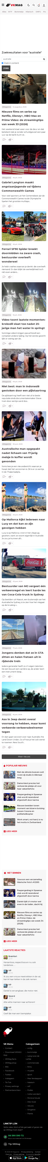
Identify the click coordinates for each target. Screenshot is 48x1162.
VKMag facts (10, 1059)
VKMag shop (10, 1063)
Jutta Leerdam (34, 1094)
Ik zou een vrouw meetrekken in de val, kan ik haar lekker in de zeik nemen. (22, 977)
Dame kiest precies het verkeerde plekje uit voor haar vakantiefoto (29, 786)
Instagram (9, 1078)
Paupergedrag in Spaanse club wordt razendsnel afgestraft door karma (29, 797)
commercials (33, 1063)
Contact (8, 1048)
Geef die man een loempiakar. (17, 1013)
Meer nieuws (24, 757)
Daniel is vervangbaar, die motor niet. (21, 991)
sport (29, 1075)
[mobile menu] (3, 5)
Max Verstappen (34, 1078)
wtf (28, 1086)
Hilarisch (29, 12)
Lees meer (11, 831)
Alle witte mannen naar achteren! (19, 1002)
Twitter (8, 1075)
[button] (33, 5)
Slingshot (31, 1110)
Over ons (9, 1154)
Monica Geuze (33, 1098)
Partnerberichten (13, 1090)
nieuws (30, 1106)
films (29, 1067)
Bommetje (19, 12)
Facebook (9, 1071)
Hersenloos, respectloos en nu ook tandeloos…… (20, 963)
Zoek (6, 68)
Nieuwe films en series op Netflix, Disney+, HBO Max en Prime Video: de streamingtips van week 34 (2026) (30, 918)
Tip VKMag (14, 1144)
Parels (30, 1113)
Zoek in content (11, 63)
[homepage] (14, 5)
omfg (29, 1048)
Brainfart (13, 956)
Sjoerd (12, 996)
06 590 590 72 (16, 1135)
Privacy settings (12, 1086)
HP (10, 971)
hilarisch (30, 1082)
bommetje (32, 1052)
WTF (10, 12)
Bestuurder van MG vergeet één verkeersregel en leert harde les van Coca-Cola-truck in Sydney (24, 590)
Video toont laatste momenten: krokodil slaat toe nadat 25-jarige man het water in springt (23, 324)
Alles (4, 12)
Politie (30, 1090)
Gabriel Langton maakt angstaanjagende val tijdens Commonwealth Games (21, 186)
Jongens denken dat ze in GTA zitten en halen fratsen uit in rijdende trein (22, 657)
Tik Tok (8, 1082)
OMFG (38, 12)
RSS (7, 1067)
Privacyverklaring (27, 1152)
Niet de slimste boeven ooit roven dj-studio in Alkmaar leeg (30, 775)
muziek (30, 1071)
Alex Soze (31, 1102)
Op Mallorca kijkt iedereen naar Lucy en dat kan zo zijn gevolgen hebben (23, 523)
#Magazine (6, 107)
